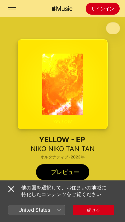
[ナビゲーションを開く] (12, 8)
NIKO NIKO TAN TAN (63, 149)
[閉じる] (11, 189)
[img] (62, 9)
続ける (93, 210)
